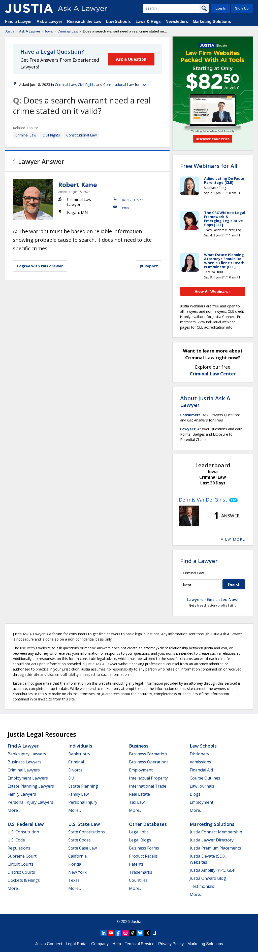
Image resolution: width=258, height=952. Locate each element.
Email (126, 207)
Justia (9, 31)
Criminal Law (67, 31)
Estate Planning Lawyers (31, 786)
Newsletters (177, 21)
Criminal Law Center (213, 374)
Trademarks (140, 872)
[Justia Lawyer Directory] (155, 933)
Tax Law (137, 802)
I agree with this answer (40, 265)
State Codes (79, 840)
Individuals (80, 746)
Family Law (78, 794)
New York (77, 872)
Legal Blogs (140, 840)
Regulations (19, 848)
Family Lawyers (22, 794)
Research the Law (84, 21)
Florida (74, 864)
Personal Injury (82, 802)
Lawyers (187, 429)
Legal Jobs (139, 832)
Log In (221, 8)
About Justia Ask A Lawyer (205, 401)
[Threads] (133, 933)
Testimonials (202, 886)
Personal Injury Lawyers (30, 802)
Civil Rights (86, 84)
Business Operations (149, 762)
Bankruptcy (79, 754)
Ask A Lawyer (29, 31)
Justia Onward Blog (208, 878)
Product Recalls (143, 856)
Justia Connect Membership (216, 832)
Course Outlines (205, 778)
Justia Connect (48, 944)
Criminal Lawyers (24, 770)
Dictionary (199, 754)
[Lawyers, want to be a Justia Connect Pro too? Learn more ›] (232, 500)
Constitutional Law (118, 84)
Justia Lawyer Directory (212, 840)
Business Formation (148, 754)
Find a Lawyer (18, 21)
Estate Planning (83, 786)
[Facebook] (118, 933)
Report (151, 265)
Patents (136, 864)
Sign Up (242, 8)
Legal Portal (76, 944)
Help (116, 944)
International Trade (147, 786)
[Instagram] (125, 933)
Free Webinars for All (208, 165)
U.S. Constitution (23, 832)
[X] (147, 933)
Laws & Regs (148, 21)
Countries (138, 880)
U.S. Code (16, 840)
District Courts (21, 872)
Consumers (190, 414)
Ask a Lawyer (50, 21)
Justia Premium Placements (215, 848)
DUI (72, 778)
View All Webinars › (213, 291)
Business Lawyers (24, 762)
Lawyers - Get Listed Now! (212, 599)
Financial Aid (201, 770)
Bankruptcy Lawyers (27, 754)
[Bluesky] (140, 933)
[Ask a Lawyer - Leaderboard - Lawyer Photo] (189, 516)
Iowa (49, 31)
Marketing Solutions (212, 21)
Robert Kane (77, 184)
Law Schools (118, 21)
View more (233, 539)
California (77, 856)
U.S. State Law (84, 824)
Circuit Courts (21, 864)
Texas (74, 880)
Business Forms (144, 848)
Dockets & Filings (24, 880)
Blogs (195, 794)
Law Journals (202, 786)
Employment (141, 770)
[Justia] (29, 8)
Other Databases (148, 824)
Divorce (75, 770)
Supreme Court (22, 856)
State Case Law (82, 848)
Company (100, 944)
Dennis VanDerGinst (203, 499)
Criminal (76, 762)
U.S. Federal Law (26, 824)
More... (14, 810)
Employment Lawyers (28, 778)
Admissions (200, 762)
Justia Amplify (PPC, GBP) (213, 870)
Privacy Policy (171, 944)
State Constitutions (86, 832)
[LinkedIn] (104, 933)
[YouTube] (111, 933)
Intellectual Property (148, 778)
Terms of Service (139, 944)
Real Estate (139, 794)
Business (138, 746)
